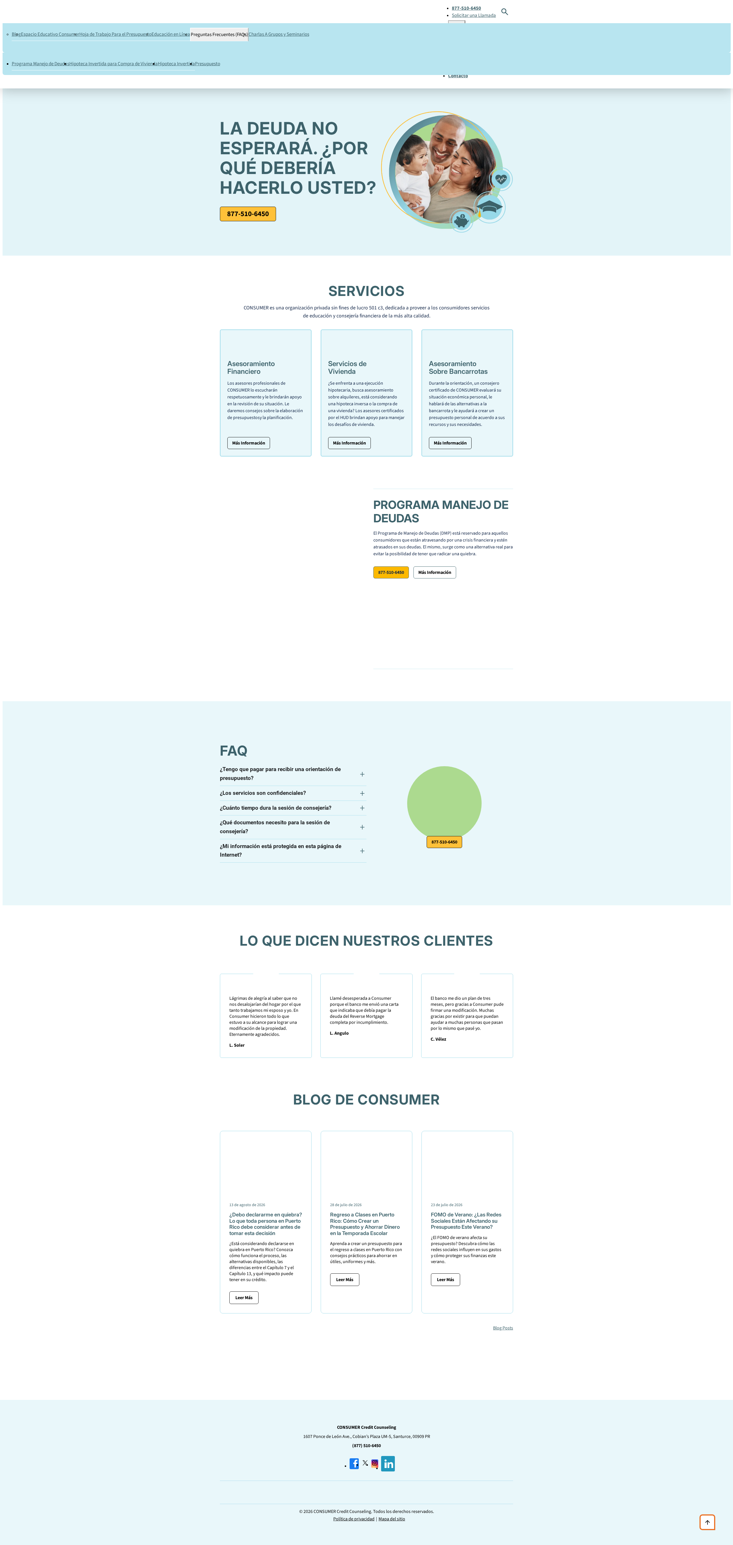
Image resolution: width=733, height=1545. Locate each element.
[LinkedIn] (388, 1468)
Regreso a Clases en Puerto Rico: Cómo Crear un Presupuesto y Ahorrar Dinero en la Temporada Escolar (365, 1224)
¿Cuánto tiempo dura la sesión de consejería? (275, 808)
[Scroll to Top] (707, 1522)
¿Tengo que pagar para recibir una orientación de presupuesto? (280, 773)
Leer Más (244, 1298)
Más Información (248, 443)
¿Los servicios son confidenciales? (263, 793)
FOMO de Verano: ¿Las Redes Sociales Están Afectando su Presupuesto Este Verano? (466, 1221)
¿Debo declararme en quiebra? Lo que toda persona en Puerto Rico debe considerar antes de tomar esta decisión (265, 1224)
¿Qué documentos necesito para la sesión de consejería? (275, 827)
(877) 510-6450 (366, 1446)
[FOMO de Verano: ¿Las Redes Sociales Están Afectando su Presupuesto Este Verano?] (467, 1190)
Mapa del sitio (392, 1519)
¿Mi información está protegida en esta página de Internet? (280, 850)
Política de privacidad (354, 1519)
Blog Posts (503, 1328)
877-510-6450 (248, 214)
